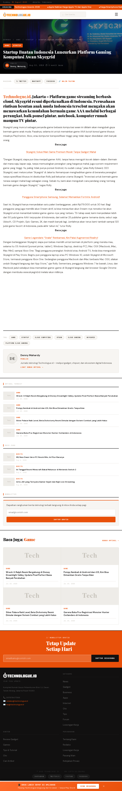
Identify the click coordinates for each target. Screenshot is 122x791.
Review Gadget (10, 739)
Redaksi (67, 744)
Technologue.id (17, 96)
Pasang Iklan (69, 755)
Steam (59, 337)
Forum (66, 719)
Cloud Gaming (74, 337)
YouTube (69, 776)
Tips (65, 714)
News (65, 681)
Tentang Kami (69, 739)
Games (6, 744)
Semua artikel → (110, 540)
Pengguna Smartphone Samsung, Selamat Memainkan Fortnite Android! (61, 197)
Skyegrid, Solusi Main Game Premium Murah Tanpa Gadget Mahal (61, 152)
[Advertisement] (61, 302)
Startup (30, 40)
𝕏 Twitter (21, 81)
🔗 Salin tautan (67, 81)
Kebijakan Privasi (71, 761)
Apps (65, 697)
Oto (65, 708)
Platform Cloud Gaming (17, 343)
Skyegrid (91, 337)
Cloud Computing (43, 337)
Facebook (51, 81)
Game (18, 40)
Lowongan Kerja (71, 725)
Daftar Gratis (61, 519)
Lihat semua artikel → (31, 367)
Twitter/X (55, 776)
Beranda (7, 40)
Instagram (39, 776)
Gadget (66, 687)
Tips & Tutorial (10, 750)
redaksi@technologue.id (17, 701)
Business (67, 692)
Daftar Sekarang (105, 658)
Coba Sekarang (88, 786)
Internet (67, 703)
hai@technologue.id (15, 704)
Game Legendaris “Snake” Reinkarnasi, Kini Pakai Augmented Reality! (61, 237)
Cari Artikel (8, 761)
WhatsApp (36, 81)
